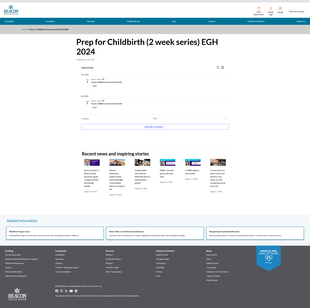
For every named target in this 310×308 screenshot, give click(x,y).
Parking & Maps (162, 259)
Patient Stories (212, 263)
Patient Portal (162, 255)
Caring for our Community (217, 271)
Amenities (160, 267)
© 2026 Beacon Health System (68, 286)
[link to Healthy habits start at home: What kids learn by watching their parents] (142, 165)
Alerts (208, 259)
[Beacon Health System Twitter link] (66, 291)
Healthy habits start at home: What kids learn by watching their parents (142, 176)
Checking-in (161, 263)
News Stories (211, 255)
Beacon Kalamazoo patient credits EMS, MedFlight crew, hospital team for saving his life (117, 179)
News (209, 251)
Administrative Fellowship (16, 276)
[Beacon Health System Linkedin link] (76, 291)
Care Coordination (63, 271)
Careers (211, 21)
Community (61, 251)
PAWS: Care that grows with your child (167, 173)
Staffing (9, 251)
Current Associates (13, 255)
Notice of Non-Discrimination (126, 296)
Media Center (212, 280)
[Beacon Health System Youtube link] (71, 291)
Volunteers (59, 259)
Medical (109, 255)
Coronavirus (211, 267)
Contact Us (96, 286)
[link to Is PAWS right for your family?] (193, 165)
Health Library (133, 21)
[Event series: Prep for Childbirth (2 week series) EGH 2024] (103, 79)
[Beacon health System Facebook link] (56, 291)
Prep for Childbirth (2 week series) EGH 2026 (106, 82)
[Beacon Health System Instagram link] (61, 291)
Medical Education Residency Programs (21, 259)
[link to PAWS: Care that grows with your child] (167, 165)
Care (158, 276)
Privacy (159, 271)
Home (24, 29)
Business (109, 263)
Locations (50, 21)
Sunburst (59, 263)
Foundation (60, 255)
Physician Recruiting (13, 271)
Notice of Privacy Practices (77, 296)
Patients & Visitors (256, 21)
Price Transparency (114, 271)
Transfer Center (112, 267)
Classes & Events (213, 276)
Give (174, 21)
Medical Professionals (14, 263)
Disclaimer (59, 296)
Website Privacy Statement (101, 296)
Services (91, 21)
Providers (9, 21)
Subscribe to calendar (154, 127)
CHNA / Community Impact (67, 267)
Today (155, 118)
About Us (301, 21)
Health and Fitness (113, 259)
